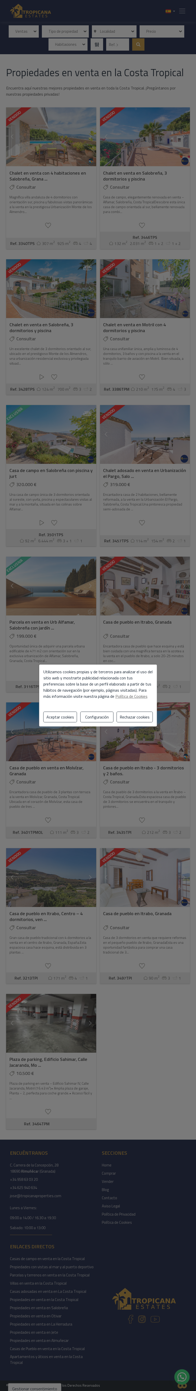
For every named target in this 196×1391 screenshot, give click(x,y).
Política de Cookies (131, 696)
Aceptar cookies (60, 717)
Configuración (97, 717)
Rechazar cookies (135, 717)
